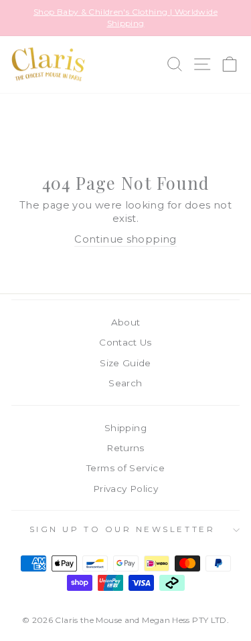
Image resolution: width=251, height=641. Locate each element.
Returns (125, 447)
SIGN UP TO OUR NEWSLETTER (122, 529)
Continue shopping (125, 239)
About (126, 322)
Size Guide (125, 363)
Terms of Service (125, 468)
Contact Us (125, 342)
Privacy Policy (125, 488)
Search (125, 383)
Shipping (125, 427)
